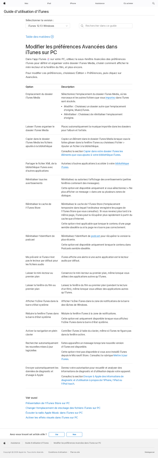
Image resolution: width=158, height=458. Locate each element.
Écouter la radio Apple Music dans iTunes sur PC (54, 412)
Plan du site (75, 452)
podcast (95, 236)
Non (74, 434)
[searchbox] (105, 25)
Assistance (15, 443)
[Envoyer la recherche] (82, 26)
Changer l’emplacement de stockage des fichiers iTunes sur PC (63, 407)
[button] (153, 3)
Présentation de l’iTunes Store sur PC (48, 403)
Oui (56, 434)
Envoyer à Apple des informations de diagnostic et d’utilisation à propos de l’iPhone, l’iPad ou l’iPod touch (92, 380)
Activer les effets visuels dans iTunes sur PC (52, 417)
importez (110, 97)
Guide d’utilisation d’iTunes (26, 11)
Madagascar (150, 452)
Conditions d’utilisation (57, 452)
